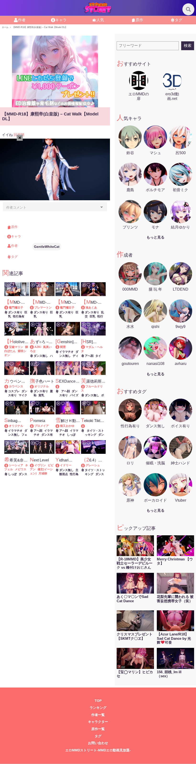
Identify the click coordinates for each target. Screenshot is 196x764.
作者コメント (16, 207)
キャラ (61, 20)
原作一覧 (98, 729)
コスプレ (14, 391)
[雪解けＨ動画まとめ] (59, 426)
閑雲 (63, 347)
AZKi (37, 347)
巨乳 (92, 316)
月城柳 (42, 473)
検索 (187, 45)
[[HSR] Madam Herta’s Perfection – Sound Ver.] (85, 347)
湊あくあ (91, 307)
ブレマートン (43, 307)
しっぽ (71, 434)
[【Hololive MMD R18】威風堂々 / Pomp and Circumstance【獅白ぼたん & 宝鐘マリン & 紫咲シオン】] (8, 347)
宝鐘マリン (16, 347)
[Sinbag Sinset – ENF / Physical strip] (8, 426)
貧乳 (41, 395)
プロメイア (41, 426)
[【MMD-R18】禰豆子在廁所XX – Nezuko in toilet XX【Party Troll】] (8, 307)
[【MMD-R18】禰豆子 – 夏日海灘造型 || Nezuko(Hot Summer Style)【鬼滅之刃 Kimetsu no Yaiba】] (59, 307)
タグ (178, 20)
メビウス (20, 469)
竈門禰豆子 (16, 307)
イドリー (65, 465)
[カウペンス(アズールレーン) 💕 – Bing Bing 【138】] (8, 386)
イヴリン (40, 465)
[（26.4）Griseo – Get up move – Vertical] (85, 465)
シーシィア (16, 465)
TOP (98, 701)
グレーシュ (93, 465)
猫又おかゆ (67, 426)
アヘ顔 (89, 356)
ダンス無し (41, 356)
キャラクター (98, 722)
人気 (100, 20)
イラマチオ (66, 351)
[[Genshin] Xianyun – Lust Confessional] (59, 347)
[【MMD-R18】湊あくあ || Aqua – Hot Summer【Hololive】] (85, 307)
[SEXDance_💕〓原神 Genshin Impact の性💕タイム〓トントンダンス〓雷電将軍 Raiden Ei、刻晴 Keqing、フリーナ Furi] (67, 387)
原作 (139, 20)
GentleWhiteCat (47, 247)
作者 (22, 20)
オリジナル (41, 386)
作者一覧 (98, 715)
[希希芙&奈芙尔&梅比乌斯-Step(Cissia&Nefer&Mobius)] (8, 465)
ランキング (98, 708)
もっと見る (155, 237)
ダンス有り (15, 312)
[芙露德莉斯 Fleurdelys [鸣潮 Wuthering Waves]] (85, 386)
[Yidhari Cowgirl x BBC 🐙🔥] (59, 465)
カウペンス (16, 386)
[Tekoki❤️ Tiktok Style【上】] (93, 426)
